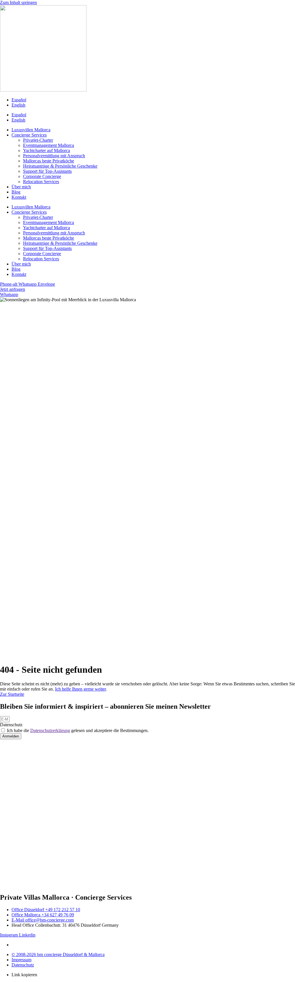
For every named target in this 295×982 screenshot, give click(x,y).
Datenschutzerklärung (50, 730)
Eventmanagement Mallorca (48, 145)
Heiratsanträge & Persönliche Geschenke (60, 166)
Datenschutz (11, 724)
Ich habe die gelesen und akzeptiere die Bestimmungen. (78, 730)
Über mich (21, 186)
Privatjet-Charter (38, 140)
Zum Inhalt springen (18, 2)
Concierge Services (29, 134)
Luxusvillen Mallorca (31, 129)
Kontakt (19, 197)
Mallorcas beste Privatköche (48, 160)
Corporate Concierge (42, 176)
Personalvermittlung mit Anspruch (54, 155)
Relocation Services (41, 181)
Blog (16, 191)
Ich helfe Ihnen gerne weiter (80, 689)
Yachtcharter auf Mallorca (46, 150)
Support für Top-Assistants (47, 171)
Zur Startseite (12, 694)
